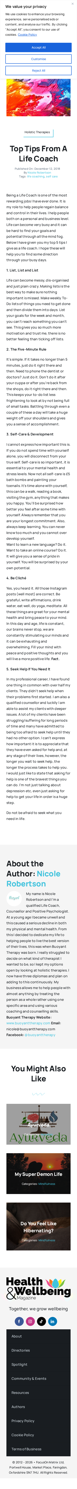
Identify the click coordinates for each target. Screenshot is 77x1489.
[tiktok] (41, 1321)
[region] (38, 39)
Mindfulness (46, 1184)
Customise (38, 59)
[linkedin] (52, 1321)
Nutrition (47, 1134)
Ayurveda (38, 1125)
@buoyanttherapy (40, 1034)
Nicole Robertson (39, 172)
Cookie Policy (27, 34)
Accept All (39, 47)
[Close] (72, 3)
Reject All (38, 70)
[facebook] (19, 1321)
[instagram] (30, 1321)
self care (52, 176)
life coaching (35, 176)
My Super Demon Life (38, 1174)
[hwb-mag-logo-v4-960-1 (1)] (38, 1279)
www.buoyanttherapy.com (28, 1023)
